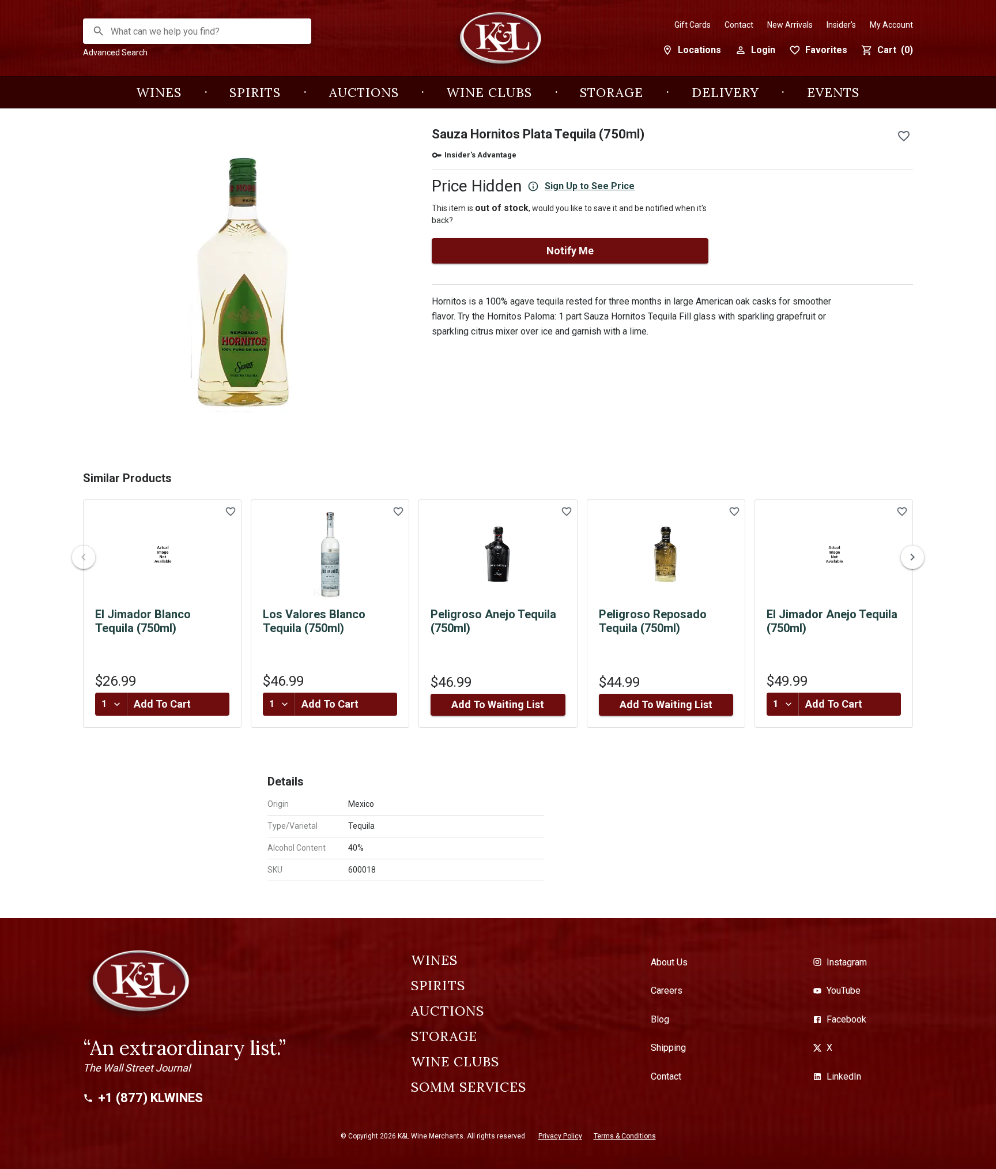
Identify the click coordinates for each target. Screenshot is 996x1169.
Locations (699, 49)
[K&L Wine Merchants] (498, 44)
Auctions (364, 92)
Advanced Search (115, 52)
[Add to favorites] (904, 136)
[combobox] (197, 31)
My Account (891, 25)
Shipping (668, 1047)
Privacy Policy (560, 1136)
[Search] (98, 31)
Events (833, 92)
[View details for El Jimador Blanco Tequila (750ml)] (162, 555)
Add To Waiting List (497, 704)
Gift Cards (692, 25)
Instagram (847, 962)
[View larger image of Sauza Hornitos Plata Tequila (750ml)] (243, 282)
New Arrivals (790, 25)
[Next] (912, 557)
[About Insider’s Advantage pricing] (533, 186)
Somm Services (468, 1087)
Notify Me (570, 251)
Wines (159, 92)
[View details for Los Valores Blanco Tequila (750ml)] (330, 555)
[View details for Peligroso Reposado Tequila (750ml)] (666, 555)
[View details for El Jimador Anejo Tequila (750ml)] (834, 555)
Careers (666, 990)
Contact (739, 25)
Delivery (725, 92)
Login (763, 49)
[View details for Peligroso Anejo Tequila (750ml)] (498, 555)
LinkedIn (844, 1076)
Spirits (255, 92)
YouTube (844, 990)
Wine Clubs (489, 92)
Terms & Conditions (625, 1136)
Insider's (841, 25)
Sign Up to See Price (590, 186)
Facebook (846, 1019)
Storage (611, 92)
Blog (660, 1019)
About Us (669, 962)
